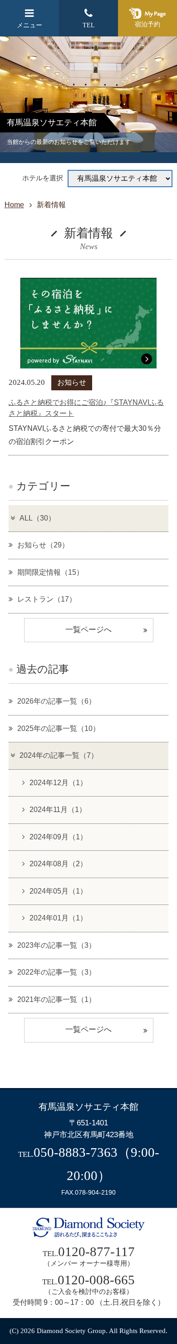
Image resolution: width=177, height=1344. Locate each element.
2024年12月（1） (58, 783)
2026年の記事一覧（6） (56, 701)
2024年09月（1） (58, 837)
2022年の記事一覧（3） (56, 972)
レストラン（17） (46, 599)
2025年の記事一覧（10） (58, 728)
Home (14, 205)
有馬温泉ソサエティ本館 (88, 1107)
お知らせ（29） (43, 545)
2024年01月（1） (58, 918)
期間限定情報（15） (50, 572)
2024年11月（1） (58, 809)
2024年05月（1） (58, 891)
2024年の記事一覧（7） (59, 755)
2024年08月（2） (58, 864)
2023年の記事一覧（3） (56, 945)
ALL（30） (37, 518)
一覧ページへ (88, 629)
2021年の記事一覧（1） (56, 999)
